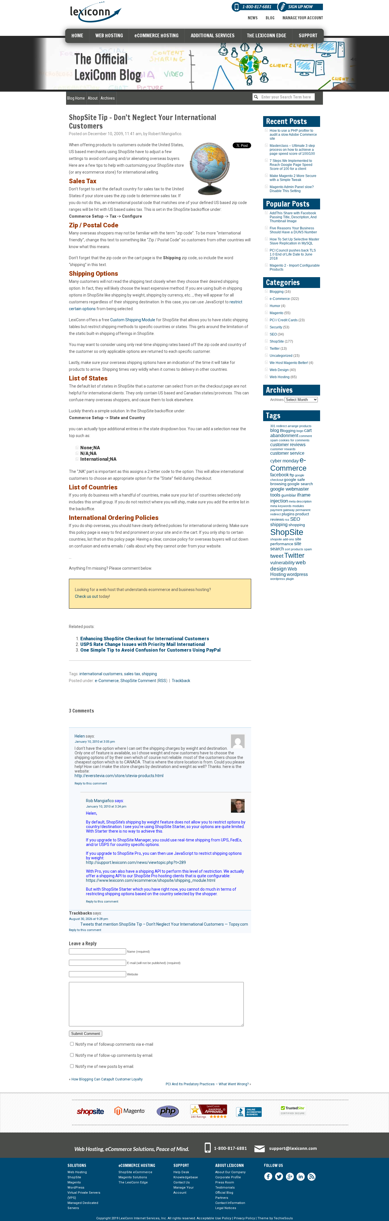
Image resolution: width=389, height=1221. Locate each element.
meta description (300, 501)
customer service (287, 453)
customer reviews (288, 444)
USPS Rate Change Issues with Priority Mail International (142, 644)
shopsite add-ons (282, 539)
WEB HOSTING (109, 35)
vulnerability (282, 562)
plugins (288, 514)
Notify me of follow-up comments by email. (114, 1055)
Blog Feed (311, 1176)
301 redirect (278, 426)
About (93, 98)
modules (298, 506)
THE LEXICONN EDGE (266, 35)
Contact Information (230, 1203)
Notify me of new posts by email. (104, 1066)
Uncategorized (281, 356)
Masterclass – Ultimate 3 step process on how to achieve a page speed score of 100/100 (292, 150)
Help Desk (181, 1172)
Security (276, 327)
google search (300, 484)
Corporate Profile (228, 1177)
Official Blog (224, 1193)
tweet (276, 556)
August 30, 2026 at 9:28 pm (88, 919)
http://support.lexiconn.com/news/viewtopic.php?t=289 (136, 862)
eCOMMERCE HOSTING (156, 35)
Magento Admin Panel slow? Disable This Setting (292, 189)
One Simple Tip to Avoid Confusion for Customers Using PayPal (150, 650)
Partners (221, 1198)
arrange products (300, 426)
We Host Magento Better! (289, 363)
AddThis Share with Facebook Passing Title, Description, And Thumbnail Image (293, 217)
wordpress (297, 574)
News (253, 18)
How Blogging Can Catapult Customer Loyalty (107, 1079)
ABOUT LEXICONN (229, 1165)
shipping (149, 674)
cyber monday (284, 460)
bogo (299, 431)
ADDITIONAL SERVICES (213, 35)
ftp (292, 475)
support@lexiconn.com (293, 1148)
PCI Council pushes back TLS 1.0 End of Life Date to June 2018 (293, 254)
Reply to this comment (91, 783)
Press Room (224, 1182)
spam (308, 549)
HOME (77, 35)
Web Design (279, 370)
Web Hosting (280, 377)
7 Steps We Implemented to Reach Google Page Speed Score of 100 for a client (291, 165)
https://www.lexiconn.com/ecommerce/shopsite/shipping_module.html (150, 880)
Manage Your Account (302, 18)
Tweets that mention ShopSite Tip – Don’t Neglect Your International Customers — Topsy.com (164, 924)
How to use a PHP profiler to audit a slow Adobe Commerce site (293, 135)
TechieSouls (283, 1218)
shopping (296, 525)
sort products (294, 549)
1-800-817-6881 (230, 1148)
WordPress (75, 1187)
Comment (147, 680)
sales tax (132, 674)
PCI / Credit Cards (284, 320)
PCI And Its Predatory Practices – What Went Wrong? (207, 1084)
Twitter (275, 349)
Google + (290, 1176)
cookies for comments (294, 440)
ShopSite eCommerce (135, 1172)
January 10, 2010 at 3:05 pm (95, 742)
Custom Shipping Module (132, 320)
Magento (276, 313)
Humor (275, 306)
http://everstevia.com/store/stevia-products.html (119, 775)
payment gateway (282, 510)
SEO (273, 334)
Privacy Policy (244, 1218)
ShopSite (128, 680)
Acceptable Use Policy (214, 1218)
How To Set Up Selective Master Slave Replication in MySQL (294, 241)
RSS (162, 680)
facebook (279, 474)
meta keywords (281, 506)
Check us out (86, 596)
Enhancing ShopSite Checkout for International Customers (144, 638)
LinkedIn (300, 1176)
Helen (80, 736)
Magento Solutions (132, 1177)
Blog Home (76, 98)
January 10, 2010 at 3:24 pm (106, 806)
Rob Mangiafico (100, 800)
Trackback (181, 680)
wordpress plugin (282, 578)
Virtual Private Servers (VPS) (83, 1195)
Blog (270, 18)
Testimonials (225, 1187)
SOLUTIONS (76, 1165)
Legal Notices (225, 1208)
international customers (100, 674)
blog (274, 430)
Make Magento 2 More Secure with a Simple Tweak (293, 178)
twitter (279, 1176)
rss (287, 519)
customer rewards (283, 449)
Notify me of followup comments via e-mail (114, 1044)
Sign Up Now (300, 6)
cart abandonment (291, 433)
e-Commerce (107, 680)
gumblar (288, 495)
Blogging (277, 292)
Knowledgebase (185, 1177)
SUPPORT (308, 35)
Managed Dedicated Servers (82, 1205)
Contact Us (181, 1182)
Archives (108, 98)
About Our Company (230, 1172)
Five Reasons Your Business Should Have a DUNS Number (293, 230)
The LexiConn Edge (133, 1182)
